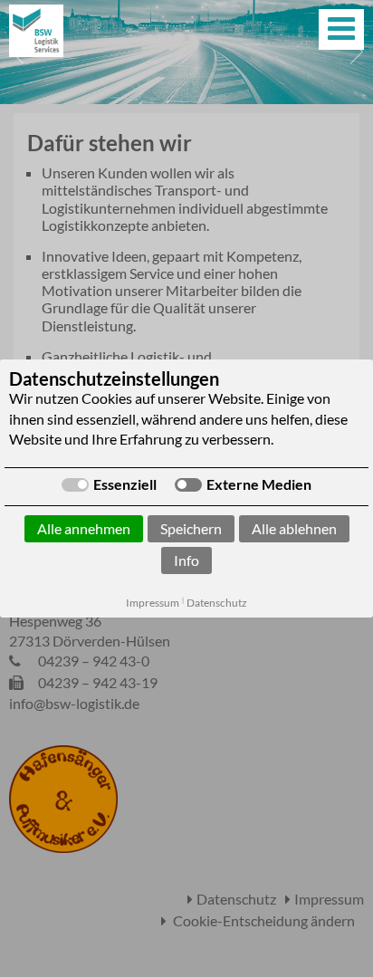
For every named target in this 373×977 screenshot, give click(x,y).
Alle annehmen (83, 528)
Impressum (152, 602)
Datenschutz (216, 602)
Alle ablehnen (294, 528)
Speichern (191, 528)
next (355, 52)
